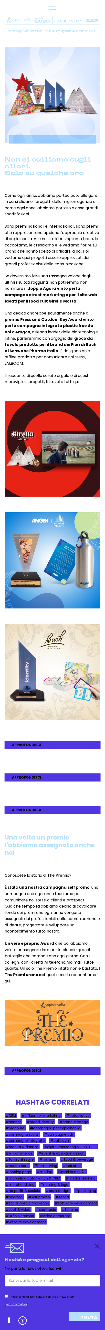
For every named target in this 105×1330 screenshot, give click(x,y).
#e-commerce (19, 1153)
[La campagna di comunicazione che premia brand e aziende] (53, 1023)
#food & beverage (77, 1159)
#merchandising (20, 1184)
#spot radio (46, 1209)
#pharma (14, 1196)
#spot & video (18, 1209)
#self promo (39, 1196)
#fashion (47, 1159)
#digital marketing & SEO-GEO (70, 1146)
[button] (22, 1320)
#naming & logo (54, 1184)
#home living (45, 1165)
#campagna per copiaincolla (55, 1128)
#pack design (57, 1190)
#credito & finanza (22, 1146)
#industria (72, 1165)
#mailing (44, 1171)
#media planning (80, 1178)
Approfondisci (26, 744)
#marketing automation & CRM (33, 1178)
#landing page (18, 1171)
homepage (15, 31)
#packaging (85, 1190)
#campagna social (22, 1134)
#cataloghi (60, 1140)
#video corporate (55, 1215)
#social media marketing (27, 1203)
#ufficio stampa (20, 1215)
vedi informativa (16, 1304)
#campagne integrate (25, 1140)
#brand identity (40, 1121)
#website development (26, 1222)
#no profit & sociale (23, 1190)
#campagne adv (59, 1134)
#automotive (78, 1115)
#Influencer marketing (41, 1115)
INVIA (89, 1318)
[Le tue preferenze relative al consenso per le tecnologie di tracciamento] (9, 1320)
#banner (13, 1121)
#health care (17, 1165)
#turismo (70, 1209)
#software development (76, 1203)
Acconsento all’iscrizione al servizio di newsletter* (42, 1297)
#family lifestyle (20, 1159)
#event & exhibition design (61, 1153)
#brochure (15, 1128)
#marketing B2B (71, 1171)
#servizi (62, 1196)
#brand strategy (73, 1121)
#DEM (11, 1115)
